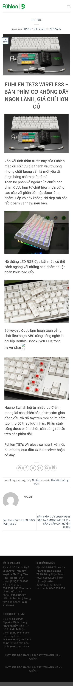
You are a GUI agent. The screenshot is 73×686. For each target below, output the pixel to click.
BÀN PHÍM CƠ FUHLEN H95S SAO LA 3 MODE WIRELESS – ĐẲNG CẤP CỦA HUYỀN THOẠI (53, 522)
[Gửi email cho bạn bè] (40, 468)
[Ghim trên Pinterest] (47, 468)
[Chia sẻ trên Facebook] (26, 468)
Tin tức (36, 20)
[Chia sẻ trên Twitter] (33, 468)
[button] (68, 6)
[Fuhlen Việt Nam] (14, 6)
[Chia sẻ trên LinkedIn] (53, 468)
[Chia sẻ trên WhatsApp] (19, 468)
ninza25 (55, 28)
